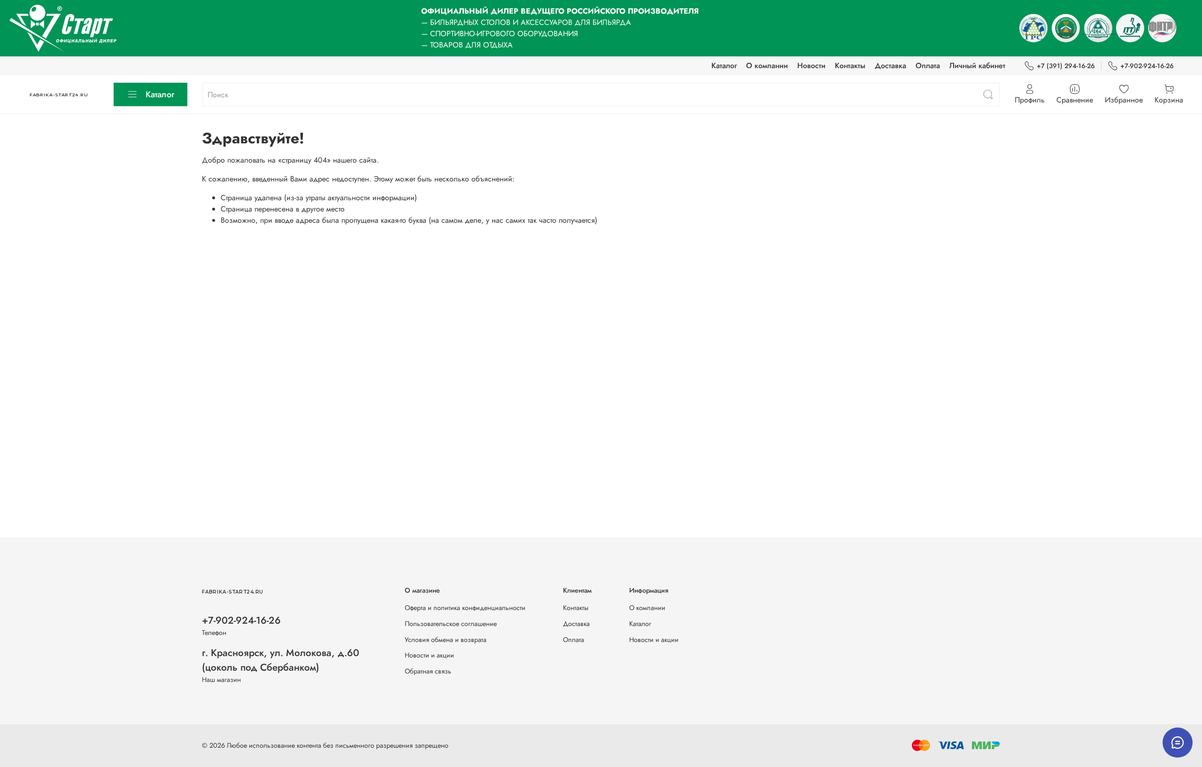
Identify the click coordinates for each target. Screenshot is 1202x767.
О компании (767, 65)
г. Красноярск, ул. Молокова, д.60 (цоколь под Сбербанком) (280, 660)
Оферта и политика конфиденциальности (465, 607)
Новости (811, 65)
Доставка (890, 65)
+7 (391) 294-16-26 (1066, 65)
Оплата (928, 65)
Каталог (724, 65)
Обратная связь (428, 671)
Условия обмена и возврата (445, 639)
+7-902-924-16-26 (1147, 65)
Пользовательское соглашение (451, 623)
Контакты (850, 65)
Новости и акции (429, 655)
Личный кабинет (977, 65)
